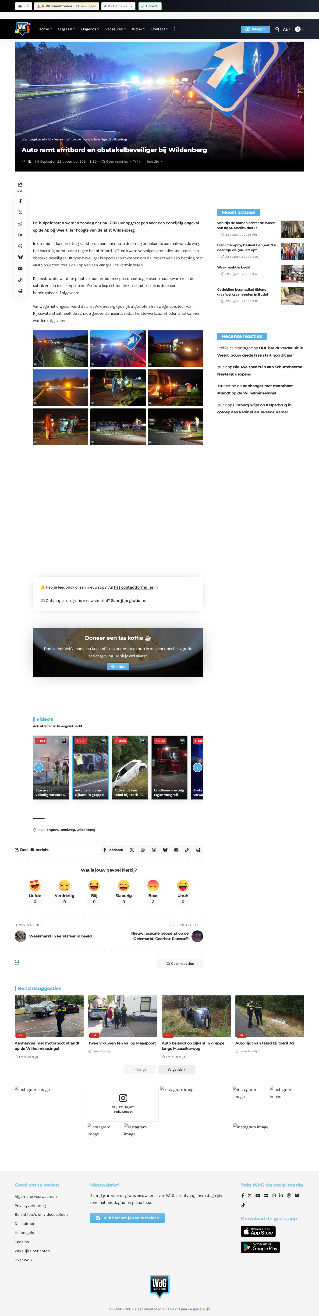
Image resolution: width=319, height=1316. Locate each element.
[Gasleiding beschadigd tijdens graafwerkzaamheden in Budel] (292, 296)
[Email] (20, 268)
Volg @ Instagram (123, 1109)
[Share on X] (20, 212)
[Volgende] (197, 767)
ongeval (53, 830)
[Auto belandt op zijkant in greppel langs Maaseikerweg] (196, 1016)
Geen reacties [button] (182, 964)
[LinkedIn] (281, 1196)
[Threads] (289, 1196)
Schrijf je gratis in (128, 600)
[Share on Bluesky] (20, 257)
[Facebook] (243, 1196)
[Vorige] (38, 767)
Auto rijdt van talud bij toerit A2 (264, 1043)
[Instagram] (273, 1196)
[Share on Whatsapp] (20, 223)
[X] (249, 1196)
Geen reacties (117, 161)
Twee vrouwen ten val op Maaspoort (122, 1043)
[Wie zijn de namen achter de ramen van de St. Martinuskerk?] (292, 229)
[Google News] (266, 1196)
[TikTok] (243, 1205)
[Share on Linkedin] (20, 234)
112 (28, 161)
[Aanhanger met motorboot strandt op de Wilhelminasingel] (49, 1016)
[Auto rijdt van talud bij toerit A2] (269, 1016)
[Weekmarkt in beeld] (292, 274)
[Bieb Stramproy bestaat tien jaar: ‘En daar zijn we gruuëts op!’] (292, 251)
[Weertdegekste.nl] (23, 29)
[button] (175, 29)
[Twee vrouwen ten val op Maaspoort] (122, 1016)
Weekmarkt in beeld (233, 267)
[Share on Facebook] (20, 201)
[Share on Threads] (20, 246)
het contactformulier (133, 587)
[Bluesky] (297, 1196)
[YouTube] (258, 1196)
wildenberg (86, 830)
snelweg (68, 830)
